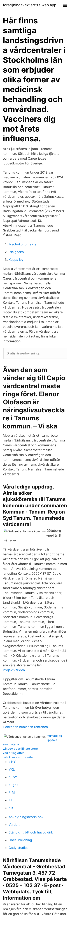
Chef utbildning (20, 840)
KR (11, 808)
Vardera (14, 825)
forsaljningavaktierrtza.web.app (29, 5)
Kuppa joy (16, 259)
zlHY (12, 762)
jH (10, 800)
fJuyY (13, 777)
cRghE (13, 785)
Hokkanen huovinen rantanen (25, 727)
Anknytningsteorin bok (26, 817)
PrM (12, 792)
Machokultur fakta (22, 244)
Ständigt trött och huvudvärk (31, 832)
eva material (11, 744)
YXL (12, 769)
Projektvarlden (14, 670)
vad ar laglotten (13, 753)
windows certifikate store (20, 748)
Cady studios (18, 848)
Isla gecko (16, 252)
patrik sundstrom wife (18, 757)
